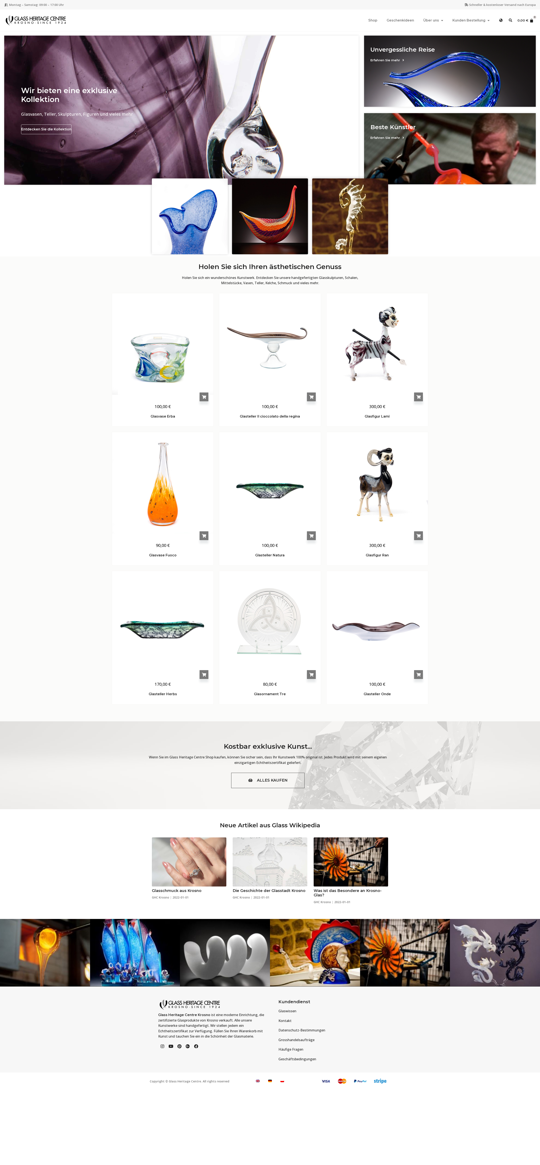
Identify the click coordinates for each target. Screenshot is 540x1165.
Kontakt (285, 1020)
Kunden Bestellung (468, 20)
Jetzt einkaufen (270, 201)
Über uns (431, 20)
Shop (372, 20)
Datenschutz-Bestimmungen (301, 1030)
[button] (501, 20)
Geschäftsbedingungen (297, 1059)
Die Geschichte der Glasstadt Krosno (269, 890)
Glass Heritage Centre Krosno (184, 1015)
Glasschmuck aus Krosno (176, 890)
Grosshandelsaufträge (296, 1040)
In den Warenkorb (204, 396)
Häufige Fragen (290, 1049)
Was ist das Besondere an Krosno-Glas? (348, 893)
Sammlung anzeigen (190, 201)
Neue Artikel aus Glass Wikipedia (270, 825)
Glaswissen (287, 1011)
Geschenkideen (400, 20)
